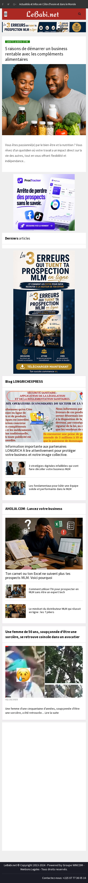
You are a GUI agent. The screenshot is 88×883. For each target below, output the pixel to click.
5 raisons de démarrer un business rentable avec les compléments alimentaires (36, 54)
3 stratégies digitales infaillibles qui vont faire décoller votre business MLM (53, 467)
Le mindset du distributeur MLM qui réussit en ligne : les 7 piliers (55, 610)
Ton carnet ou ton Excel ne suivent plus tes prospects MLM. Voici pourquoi (37, 575)
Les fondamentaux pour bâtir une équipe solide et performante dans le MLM (53, 487)
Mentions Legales (29, 869)
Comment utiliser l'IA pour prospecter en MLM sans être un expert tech (54, 590)
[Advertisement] (34, 786)
